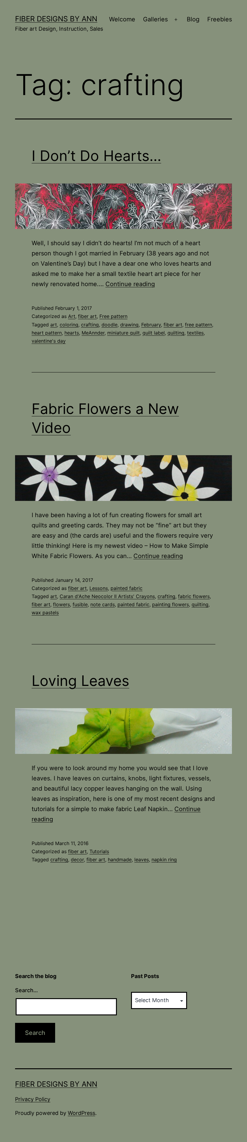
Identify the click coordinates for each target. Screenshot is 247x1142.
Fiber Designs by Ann (56, 18)
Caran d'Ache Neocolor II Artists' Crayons (107, 596)
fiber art (87, 316)
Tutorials (99, 851)
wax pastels (45, 613)
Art (71, 316)
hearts (71, 333)
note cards (102, 604)
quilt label (153, 333)
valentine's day (49, 341)
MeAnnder (93, 333)
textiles (195, 333)
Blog (193, 19)
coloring (69, 325)
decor (77, 859)
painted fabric (126, 588)
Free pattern (113, 316)
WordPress (81, 1113)
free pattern (198, 325)
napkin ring (164, 859)
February (151, 325)
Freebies (219, 19)
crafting (90, 325)
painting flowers (170, 604)
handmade (120, 859)
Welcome (122, 19)
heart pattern (47, 333)
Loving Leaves (80, 681)
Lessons (98, 588)
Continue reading (130, 284)
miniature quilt (123, 333)
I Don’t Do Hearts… (96, 156)
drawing (129, 325)
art (53, 325)
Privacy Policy (32, 1099)
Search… (26, 990)
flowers (61, 604)
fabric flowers (194, 596)
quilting (175, 333)
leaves (141, 859)
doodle (109, 325)
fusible (80, 604)
